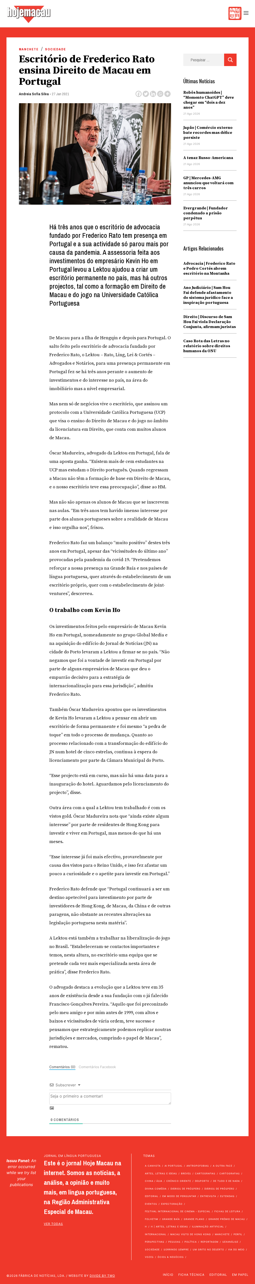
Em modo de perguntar (179, 1196)
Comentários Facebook (97, 1067)
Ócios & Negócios (171, 1257)
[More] (167, 94)
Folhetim (151, 1219)
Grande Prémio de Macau (226, 1219)
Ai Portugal (174, 1165)
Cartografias (205, 1173)
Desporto (202, 1181)
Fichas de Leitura (227, 1211)
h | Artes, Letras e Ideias (169, 1226)
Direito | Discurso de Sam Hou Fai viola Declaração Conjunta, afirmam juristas (209, 321)
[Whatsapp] (160, 94)
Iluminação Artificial (208, 1226)
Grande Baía (171, 1219)
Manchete (29, 49)
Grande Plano (194, 1219)
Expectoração (172, 1203)
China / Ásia (153, 1181)
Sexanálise (230, 1241)
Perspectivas (154, 1241)
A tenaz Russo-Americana (208, 157)
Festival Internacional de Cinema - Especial (177, 1211)
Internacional (155, 1234)
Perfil (238, 1234)
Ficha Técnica (191, 1275)
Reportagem (209, 1241)
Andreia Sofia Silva (34, 93)
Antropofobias (198, 1165)
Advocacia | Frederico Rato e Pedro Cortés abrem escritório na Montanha (209, 268)
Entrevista (208, 1196)
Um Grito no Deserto (208, 1249)
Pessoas (174, 1241)
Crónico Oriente (178, 1181)
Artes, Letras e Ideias (161, 1173)
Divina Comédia (156, 1188)
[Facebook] (138, 94)
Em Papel (240, 1275)
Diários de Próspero (185, 1188)
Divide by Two (102, 1276)
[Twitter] (146, 94)
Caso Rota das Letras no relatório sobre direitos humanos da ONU (206, 346)
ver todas (53, 1224)
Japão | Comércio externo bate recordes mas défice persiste (208, 132)
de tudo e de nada (226, 1181)
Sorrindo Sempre (176, 1249)
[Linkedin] (153, 94)
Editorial (151, 1196)
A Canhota (153, 1165)
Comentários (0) (62, 1067)
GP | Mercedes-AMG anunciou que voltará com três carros (208, 182)
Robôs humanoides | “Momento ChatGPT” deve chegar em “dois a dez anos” (208, 100)
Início (168, 1275)
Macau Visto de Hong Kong (190, 1234)
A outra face (222, 1165)
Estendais (227, 1196)
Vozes (149, 1257)
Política (191, 1241)
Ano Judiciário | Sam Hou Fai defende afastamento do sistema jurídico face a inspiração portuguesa (208, 295)
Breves (186, 1173)
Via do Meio (236, 1249)
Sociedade (55, 49)
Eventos (151, 1203)
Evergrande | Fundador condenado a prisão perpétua (205, 213)
